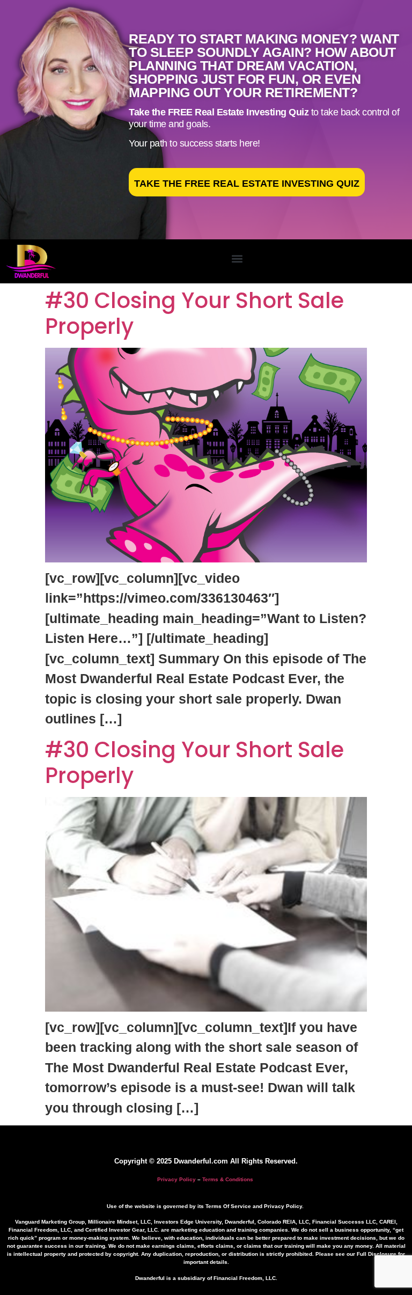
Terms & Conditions (227, 1179)
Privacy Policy (176, 1179)
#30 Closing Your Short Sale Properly (194, 313)
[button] (237, 259)
